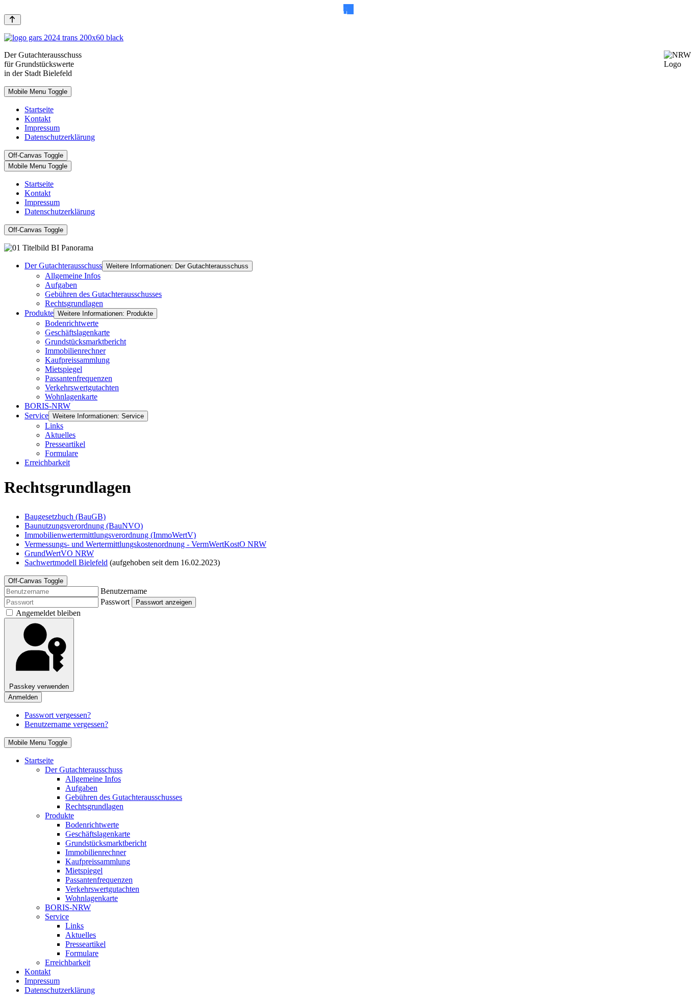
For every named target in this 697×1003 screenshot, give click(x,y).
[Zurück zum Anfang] (12, 19)
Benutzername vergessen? (66, 724)
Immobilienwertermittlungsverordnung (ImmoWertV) (110, 535)
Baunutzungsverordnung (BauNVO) (83, 525)
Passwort (115, 601)
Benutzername (124, 591)
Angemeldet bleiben (48, 613)
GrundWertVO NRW (59, 553)
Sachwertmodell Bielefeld (66, 562)
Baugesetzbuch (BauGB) (65, 516)
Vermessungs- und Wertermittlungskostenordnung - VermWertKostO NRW (145, 544)
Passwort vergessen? (57, 715)
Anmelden (23, 697)
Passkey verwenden (39, 686)
